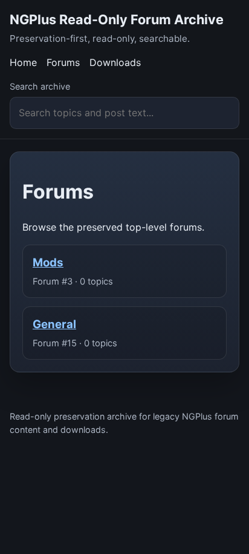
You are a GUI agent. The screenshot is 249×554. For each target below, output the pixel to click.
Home (23, 62)
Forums (63, 62)
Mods (48, 262)
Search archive (40, 86)
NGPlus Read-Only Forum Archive (117, 19)
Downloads (115, 62)
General (54, 324)
